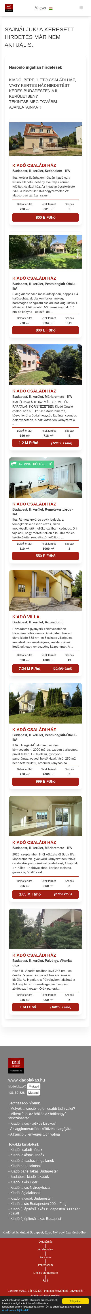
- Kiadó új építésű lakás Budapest (34, 1219)
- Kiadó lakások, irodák (26, 1155)
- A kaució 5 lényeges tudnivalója (34, 1134)
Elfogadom (75, 1301)
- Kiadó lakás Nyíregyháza (29, 1187)
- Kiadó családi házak (25, 1150)
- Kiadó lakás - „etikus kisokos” (32, 1123)
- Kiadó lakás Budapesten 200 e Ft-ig (37, 1204)
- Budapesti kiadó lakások (28, 1177)
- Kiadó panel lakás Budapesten (33, 1171)
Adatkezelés (45, 1249)
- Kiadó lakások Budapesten (30, 1198)
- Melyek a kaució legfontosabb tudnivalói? (41, 1108)
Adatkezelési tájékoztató (15, 1310)
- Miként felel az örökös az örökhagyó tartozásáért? (37, 1116)
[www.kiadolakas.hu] (8, 8)
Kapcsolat (45, 1257)
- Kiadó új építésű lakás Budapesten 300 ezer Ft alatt (44, 1211)
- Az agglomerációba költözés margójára (39, 1129)
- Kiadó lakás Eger (22, 1182)
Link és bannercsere (45, 1272)
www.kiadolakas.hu (26, 1080)
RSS (45, 1280)
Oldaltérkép (46, 1241)
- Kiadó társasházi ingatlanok (31, 1160)
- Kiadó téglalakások (24, 1193)
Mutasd (34, 1086)
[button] (43, 8)
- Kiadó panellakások (25, 1166)
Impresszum (45, 1265)
